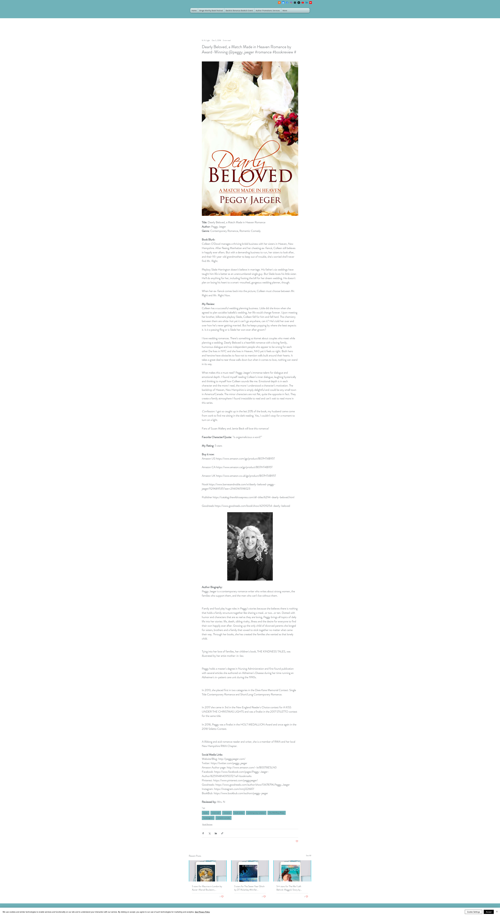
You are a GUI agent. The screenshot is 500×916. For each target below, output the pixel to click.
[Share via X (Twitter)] (209, 833)
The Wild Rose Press (276, 812)
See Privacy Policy (202, 912)
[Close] (496, 912)
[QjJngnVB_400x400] (283, 2)
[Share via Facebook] (203, 833)
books (206, 812)
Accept (489, 912)
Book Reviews (207, 824)
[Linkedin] (306, 2)
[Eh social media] (310, 2)
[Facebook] (287, 2)
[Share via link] (222, 833)
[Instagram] (291, 2)
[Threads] (295, 2)
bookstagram (208, 818)
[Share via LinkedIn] (216, 833)
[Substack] (279, 2)
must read (215, 812)
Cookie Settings (473, 912)
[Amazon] (299, 2)
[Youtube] (302, 2)
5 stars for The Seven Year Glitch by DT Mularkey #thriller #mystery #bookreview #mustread (250, 888)
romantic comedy (223, 818)
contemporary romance (256, 812)
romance (227, 812)
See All (308, 855)
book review (239, 812)
